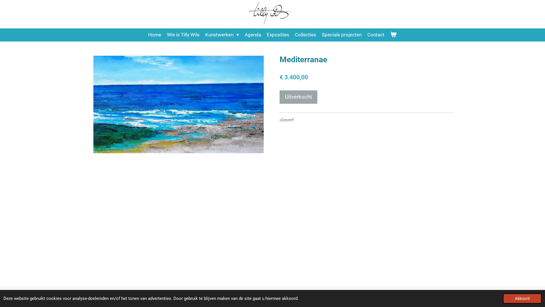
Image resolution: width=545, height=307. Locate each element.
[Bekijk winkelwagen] (393, 35)
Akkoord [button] (522, 298)
